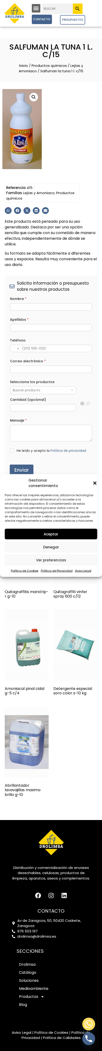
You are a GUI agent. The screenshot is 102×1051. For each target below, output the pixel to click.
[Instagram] (51, 895)
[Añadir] (82, 404)
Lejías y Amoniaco (39, 192)
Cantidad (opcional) (28, 400)
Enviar (21, 470)
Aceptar (51, 533)
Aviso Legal (83, 571)
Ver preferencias (51, 559)
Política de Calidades (62, 1037)
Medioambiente (33, 988)
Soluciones (29, 980)
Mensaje (18, 421)
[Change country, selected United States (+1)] (15, 348)
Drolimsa (27, 964)
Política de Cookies (24, 571)
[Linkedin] (64, 895)
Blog (23, 1004)
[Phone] (88, 1038)
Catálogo (27, 972)
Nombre (18, 299)
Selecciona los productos (32, 382)
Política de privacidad (68, 450)
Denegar (51, 546)
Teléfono (18, 340)
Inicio (23, 65)
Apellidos (19, 320)
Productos (28, 996)
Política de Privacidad (57, 571)
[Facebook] (38, 895)
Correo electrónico (28, 361)
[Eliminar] (88, 404)
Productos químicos (49, 65)
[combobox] (43, 390)
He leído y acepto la (51, 451)
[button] (95, 483)
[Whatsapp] (88, 1024)
